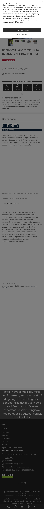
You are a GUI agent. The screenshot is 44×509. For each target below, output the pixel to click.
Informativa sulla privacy (15, 23)
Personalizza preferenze (22, 34)
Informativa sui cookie (30, 21)
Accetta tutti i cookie (22, 30)
